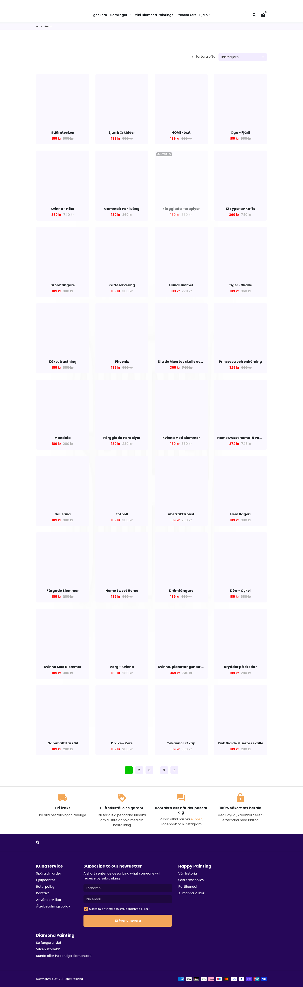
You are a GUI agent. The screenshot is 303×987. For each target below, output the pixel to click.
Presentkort (186, 15)
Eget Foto (99, 15)
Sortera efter (204, 56)
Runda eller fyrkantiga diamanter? (64, 955)
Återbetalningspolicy (53, 906)
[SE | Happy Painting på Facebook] (37, 842)
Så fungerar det (48, 942)
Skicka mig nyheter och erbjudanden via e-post (119, 909)
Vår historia (187, 873)
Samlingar (120, 15)
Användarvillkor (48, 899)
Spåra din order (48, 873)
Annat (48, 26)
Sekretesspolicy (191, 880)
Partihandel (187, 886)
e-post (196, 819)
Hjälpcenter (45, 880)
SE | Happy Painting (71, 979)
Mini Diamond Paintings (154, 15)
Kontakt (42, 893)
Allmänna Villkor (191, 893)
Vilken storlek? (48, 949)
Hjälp (205, 15)
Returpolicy (45, 886)
